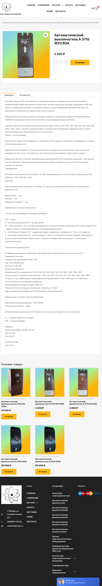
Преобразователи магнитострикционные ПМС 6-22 (62, 548)
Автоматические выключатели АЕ (60, 523)
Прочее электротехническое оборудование (61, 539)
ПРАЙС (50, 11)
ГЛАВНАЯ (31, 5)
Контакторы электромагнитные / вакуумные (61, 558)
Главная (6, 23)
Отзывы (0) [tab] (25, 95)
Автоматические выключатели (22, 23)
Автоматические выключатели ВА (60, 509)
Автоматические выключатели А (48, 23)
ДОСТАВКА (80, 5)
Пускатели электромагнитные (61, 494)
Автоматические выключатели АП (60, 516)
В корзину (79, 62)
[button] (46, 35)
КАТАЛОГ (56, 5)
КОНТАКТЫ (60, 11)
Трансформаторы (60, 566)
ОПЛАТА (69, 5)
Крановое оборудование (59, 571)
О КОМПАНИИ (44, 5)
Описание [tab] (8, 95)
